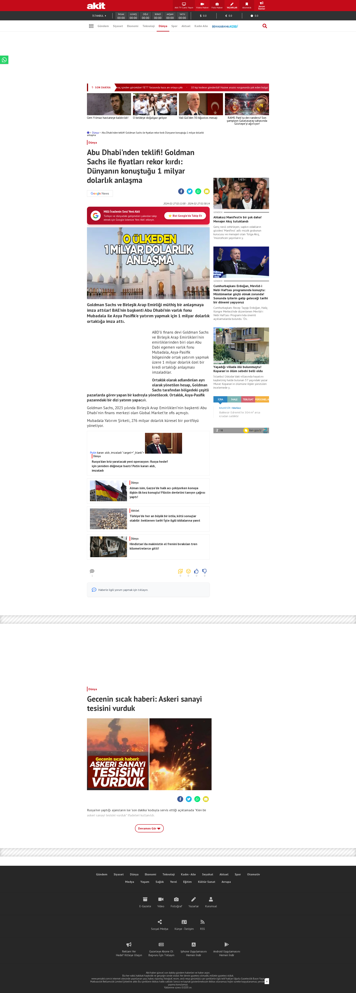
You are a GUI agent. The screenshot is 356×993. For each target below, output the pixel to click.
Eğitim (187, 882)
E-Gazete (145, 906)
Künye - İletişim (184, 929)
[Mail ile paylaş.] (206, 191)
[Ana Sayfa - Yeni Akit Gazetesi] (96, 5)
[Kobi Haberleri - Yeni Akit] (225, 25)
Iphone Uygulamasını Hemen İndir (194, 953)
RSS (202, 929)
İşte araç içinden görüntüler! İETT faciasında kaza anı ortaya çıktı (134, 87)
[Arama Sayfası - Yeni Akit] (265, 25)
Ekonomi (132, 26)
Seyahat (207, 874)
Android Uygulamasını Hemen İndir (226, 953)
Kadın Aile (201, 26)
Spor (174, 26)
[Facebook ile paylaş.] (181, 191)
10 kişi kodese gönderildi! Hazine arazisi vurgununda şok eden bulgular (218, 87)
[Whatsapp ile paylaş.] (198, 191)
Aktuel (186, 26)
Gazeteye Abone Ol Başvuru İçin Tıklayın (161, 953)
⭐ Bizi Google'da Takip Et (185, 215)
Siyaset (118, 26)
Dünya (163, 26)
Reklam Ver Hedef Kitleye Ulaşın (129, 953)
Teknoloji (148, 26)
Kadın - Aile (188, 874)
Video (160, 906)
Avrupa (226, 882)
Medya (129, 882)
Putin (93, 452)
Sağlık (160, 882)
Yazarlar (194, 906)
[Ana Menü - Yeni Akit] (91, 25)
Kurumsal (211, 906)
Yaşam (144, 882)
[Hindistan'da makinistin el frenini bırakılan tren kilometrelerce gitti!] (148, 556)
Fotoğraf (176, 906)
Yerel (173, 882)
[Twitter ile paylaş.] (189, 191)
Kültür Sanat (206, 882)
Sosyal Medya (159, 929)
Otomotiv (253, 874)
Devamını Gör (147, 828)
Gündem (103, 26)
